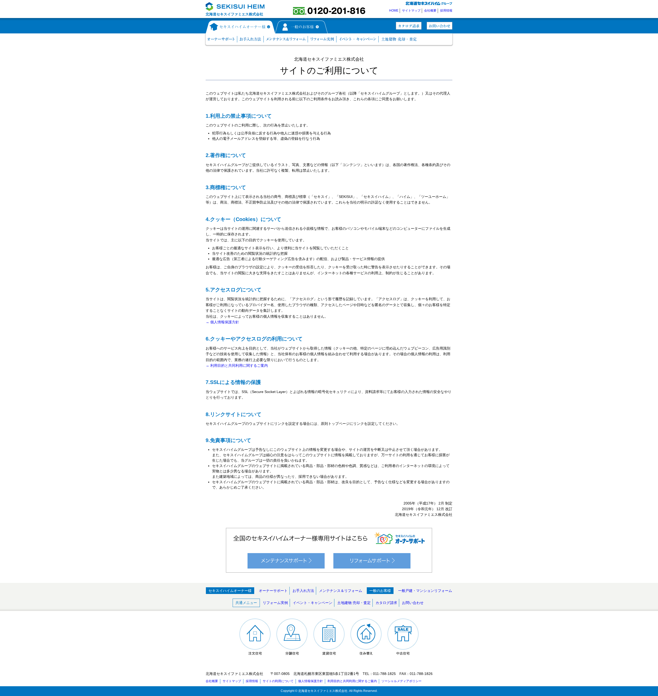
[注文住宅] (255, 653)
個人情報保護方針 (310, 681)
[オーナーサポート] (221, 40)
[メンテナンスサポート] (286, 569)
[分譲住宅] (292, 653)
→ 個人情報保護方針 (222, 322)
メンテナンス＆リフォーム (340, 591)
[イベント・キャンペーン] (357, 40)
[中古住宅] (403, 653)
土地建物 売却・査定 (354, 603)
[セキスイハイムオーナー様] (240, 31)
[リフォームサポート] (372, 569)
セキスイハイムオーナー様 (230, 591)
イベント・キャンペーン (312, 603)
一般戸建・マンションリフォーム (425, 591)
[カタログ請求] (409, 27)
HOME (393, 10)
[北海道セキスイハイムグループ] (428, 4)
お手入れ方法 (303, 591)
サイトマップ (411, 10)
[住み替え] (366, 653)
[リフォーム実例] (322, 40)
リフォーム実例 (275, 603)
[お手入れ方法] (250, 40)
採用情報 (446, 10)
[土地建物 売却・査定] (399, 40)
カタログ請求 (386, 603)
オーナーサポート (273, 591)
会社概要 (430, 10)
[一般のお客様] (301, 31)
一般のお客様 (380, 591)
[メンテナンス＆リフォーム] (286, 40)
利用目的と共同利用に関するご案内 (352, 681)
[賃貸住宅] (329, 653)
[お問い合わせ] (439, 27)
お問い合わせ (413, 603)
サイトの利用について (278, 681)
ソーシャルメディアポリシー (401, 681)
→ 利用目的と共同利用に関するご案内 (237, 365)
